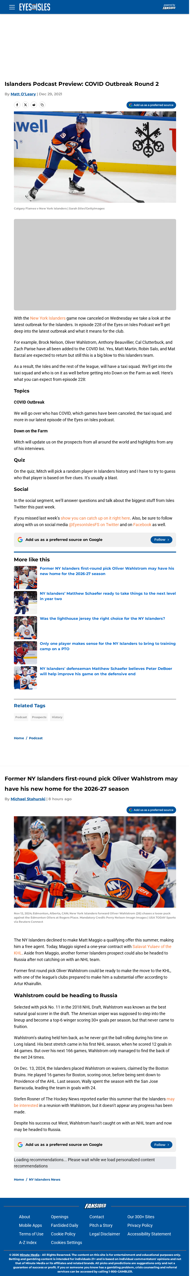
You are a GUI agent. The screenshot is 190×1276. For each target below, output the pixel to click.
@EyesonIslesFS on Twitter (93, 524)
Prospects (39, 717)
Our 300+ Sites (140, 1216)
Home (19, 738)
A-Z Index (28, 1242)
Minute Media (29, 1255)
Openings (59, 1216)
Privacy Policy (140, 1225)
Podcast (21, 717)
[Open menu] (12, 7)
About (24, 1216)
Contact (96, 1216)
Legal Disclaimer (104, 1233)
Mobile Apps (30, 1225)
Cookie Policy (63, 1233)
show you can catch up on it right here (95, 518)
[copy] (42, 105)
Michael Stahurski (28, 799)
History (57, 717)
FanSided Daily (64, 1225)
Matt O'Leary (23, 94)
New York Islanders (48, 318)
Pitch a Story (101, 1225)
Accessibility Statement (149, 1233)
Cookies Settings (66, 1242)
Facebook (142, 524)
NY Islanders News (44, 1179)
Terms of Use (31, 1233)
